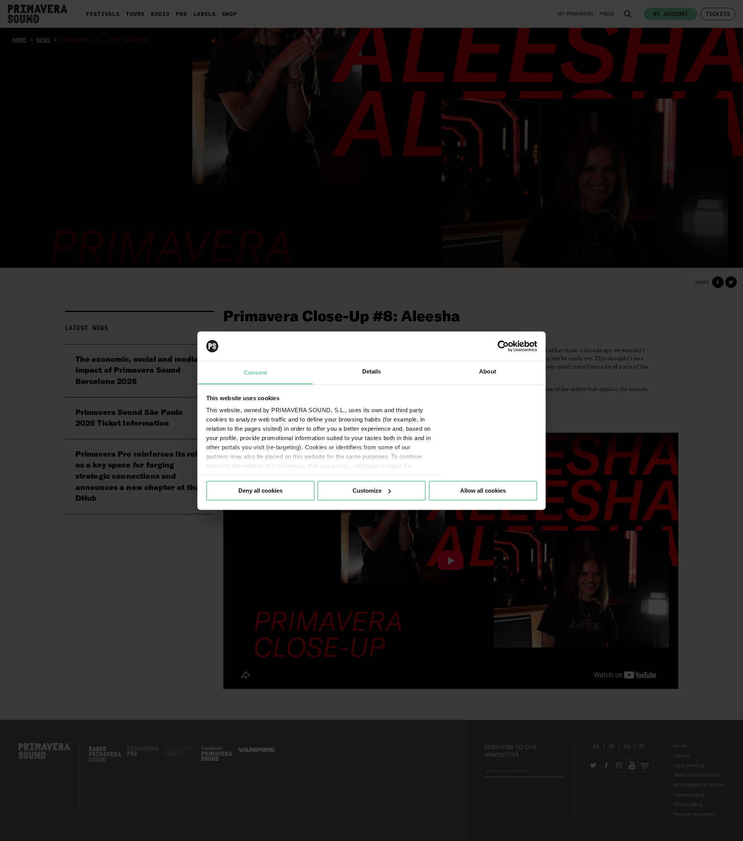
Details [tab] (371, 371)
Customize (367, 490)
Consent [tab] (255, 373)
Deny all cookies (260, 490)
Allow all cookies (483, 490)
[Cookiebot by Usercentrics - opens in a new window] (503, 346)
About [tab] (487, 371)
